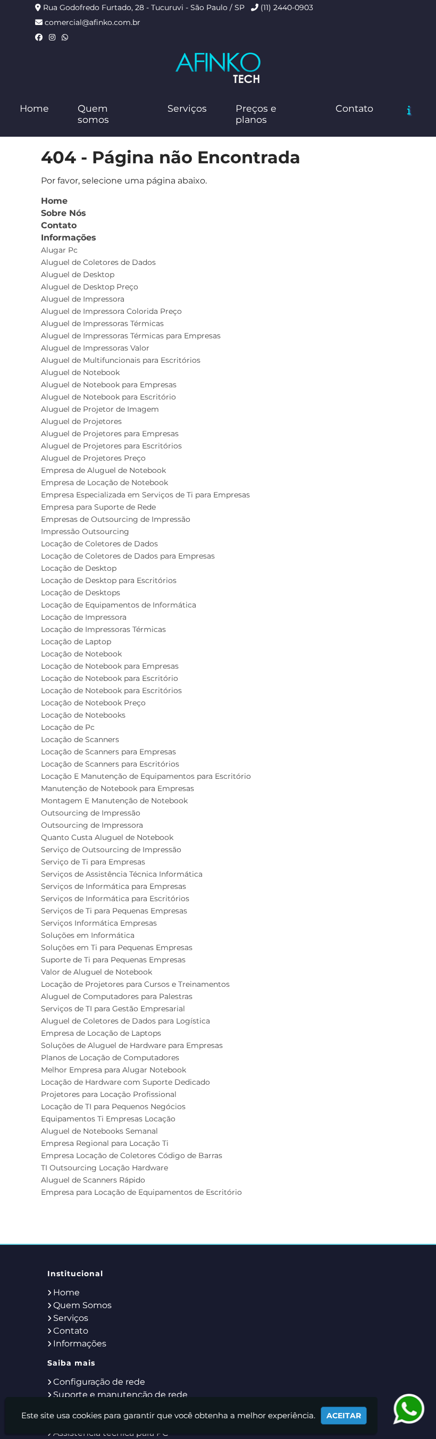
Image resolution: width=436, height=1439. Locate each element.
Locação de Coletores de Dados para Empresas (128, 556)
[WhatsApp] (65, 37)
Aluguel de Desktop (77, 274)
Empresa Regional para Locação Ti (105, 1143)
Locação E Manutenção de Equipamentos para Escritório (146, 776)
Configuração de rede (99, 1382)
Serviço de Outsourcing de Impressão (111, 849)
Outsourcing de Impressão (90, 813)
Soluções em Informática (88, 935)
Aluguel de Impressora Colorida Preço (111, 311)
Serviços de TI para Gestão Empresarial (113, 1008)
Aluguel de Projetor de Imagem (100, 409)
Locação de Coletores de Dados (99, 543)
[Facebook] (39, 37)
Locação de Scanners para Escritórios (110, 764)
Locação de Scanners (80, 739)
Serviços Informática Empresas (99, 923)
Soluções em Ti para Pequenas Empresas (116, 947)
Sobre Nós (63, 213)
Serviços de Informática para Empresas (113, 886)
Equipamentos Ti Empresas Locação (108, 1119)
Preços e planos (256, 114)
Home (34, 108)
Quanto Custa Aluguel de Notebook (107, 837)
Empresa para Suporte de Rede (98, 507)
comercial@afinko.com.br (92, 22)
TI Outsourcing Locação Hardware (104, 1167)
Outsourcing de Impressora (92, 825)
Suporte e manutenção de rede (120, 1395)
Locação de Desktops (80, 592)
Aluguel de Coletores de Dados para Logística (125, 1021)
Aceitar (343, 1415)
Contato (354, 108)
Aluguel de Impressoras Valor (95, 348)
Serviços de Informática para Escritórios (115, 898)
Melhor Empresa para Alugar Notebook (113, 1070)
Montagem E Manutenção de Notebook (114, 800)
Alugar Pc (59, 250)
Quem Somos (82, 1305)
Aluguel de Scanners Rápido (93, 1180)
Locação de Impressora (84, 617)
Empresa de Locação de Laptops (101, 1033)
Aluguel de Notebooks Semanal (99, 1131)
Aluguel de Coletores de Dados (98, 262)
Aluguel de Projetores (81, 421)
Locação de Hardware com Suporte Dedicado (125, 1082)
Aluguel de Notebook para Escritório (108, 397)
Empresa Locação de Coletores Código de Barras (131, 1155)
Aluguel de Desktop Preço (89, 287)
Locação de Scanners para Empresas (108, 751)
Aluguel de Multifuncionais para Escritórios (120, 360)
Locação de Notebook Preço (93, 703)
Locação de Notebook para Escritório (109, 678)
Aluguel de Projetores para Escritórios (111, 446)
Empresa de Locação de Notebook (104, 482)
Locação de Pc (68, 727)
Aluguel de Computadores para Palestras (116, 996)
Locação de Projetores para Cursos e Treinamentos (135, 984)
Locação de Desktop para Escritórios (109, 580)
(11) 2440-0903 (287, 7)
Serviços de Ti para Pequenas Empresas (114, 911)
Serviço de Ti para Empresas (93, 862)
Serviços (187, 108)
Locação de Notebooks (83, 715)
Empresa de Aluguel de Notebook (103, 470)
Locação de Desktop (78, 568)
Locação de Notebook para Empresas (110, 666)
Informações (68, 237)
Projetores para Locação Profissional (109, 1094)
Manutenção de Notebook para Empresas (117, 788)
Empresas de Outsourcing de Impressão (115, 519)
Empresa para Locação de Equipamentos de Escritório (141, 1192)
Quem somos (93, 114)
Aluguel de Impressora (82, 299)
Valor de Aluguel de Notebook (96, 972)
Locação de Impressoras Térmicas (103, 629)
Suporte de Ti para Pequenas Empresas (113, 959)
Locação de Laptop (76, 641)
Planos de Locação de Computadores (110, 1057)
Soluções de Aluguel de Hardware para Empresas (132, 1045)
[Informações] (409, 110)
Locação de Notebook (81, 654)
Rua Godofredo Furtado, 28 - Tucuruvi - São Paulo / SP (144, 7)
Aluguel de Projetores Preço (93, 458)
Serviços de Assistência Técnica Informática (122, 874)
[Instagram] (52, 37)
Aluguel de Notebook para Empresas (109, 384)
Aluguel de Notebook (80, 372)
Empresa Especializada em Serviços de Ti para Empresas (145, 495)
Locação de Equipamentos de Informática (118, 605)
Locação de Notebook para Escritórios (111, 690)
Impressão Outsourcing (85, 531)
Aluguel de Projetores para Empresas (110, 433)
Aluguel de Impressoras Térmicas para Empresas (131, 335)
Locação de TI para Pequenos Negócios (113, 1106)
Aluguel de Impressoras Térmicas (102, 323)
